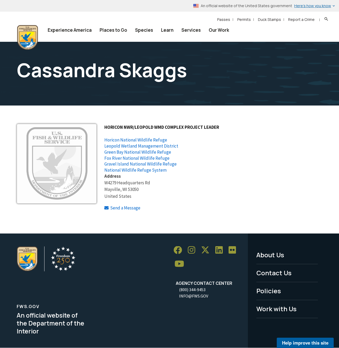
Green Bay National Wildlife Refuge (137, 152)
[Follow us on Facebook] (179, 250)
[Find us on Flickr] (234, 250)
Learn (167, 30)
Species (144, 30)
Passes (223, 19)
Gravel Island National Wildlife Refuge (140, 164)
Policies (268, 290)
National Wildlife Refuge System (135, 170)
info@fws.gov (193, 296)
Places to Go (113, 30)
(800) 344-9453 (192, 289)
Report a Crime (301, 19)
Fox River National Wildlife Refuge (137, 158)
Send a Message (125, 208)
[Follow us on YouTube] (181, 264)
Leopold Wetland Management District (141, 146)
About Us (270, 254)
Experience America (70, 30)
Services (191, 30)
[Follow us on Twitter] (207, 250)
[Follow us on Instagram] (193, 250)
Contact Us (274, 272)
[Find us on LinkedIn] (220, 250)
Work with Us (276, 308)
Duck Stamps (269, 19)
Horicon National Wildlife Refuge (135, 140)
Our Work (219, 30)
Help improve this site (305, 343)
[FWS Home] (27, 37)
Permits (244, 19)
